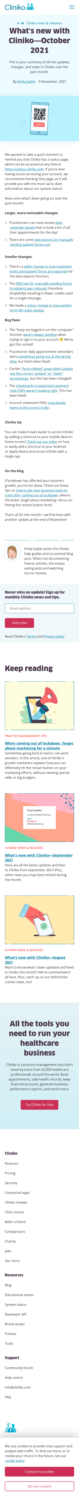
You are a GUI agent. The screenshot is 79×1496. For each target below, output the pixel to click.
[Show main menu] (72, 7)
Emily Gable (26, 81)
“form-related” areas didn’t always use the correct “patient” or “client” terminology (41, 373)
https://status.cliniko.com (24, 169)
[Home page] (10, 1428)
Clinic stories (14, 1212)
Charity (10, 1241)
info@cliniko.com (18, 1387)
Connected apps (17, 1192)
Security (11, 1183)
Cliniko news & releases (44, 23)
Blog (8, 1285)
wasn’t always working (40, 334)
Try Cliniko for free (39, 1104)
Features (11, 1163)
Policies (10, 1334)
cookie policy (15, 1460)
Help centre (14, 1377)
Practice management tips (26, 736)
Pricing (10, 1173)
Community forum (19, 1368)
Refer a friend (15, 1222)
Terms (31, 636)
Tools (9, 1343)
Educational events (19, 1295)
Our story (12, 1261)
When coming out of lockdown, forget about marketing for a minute (39, 746)
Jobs (8, 1251)
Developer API (15, 1314)
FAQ (8, 1397)
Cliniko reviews (16, 1202)
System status (15, 1304)
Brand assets (15, 1324)
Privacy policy (54, 636)
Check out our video (42, 441)
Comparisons (15, 1231)
